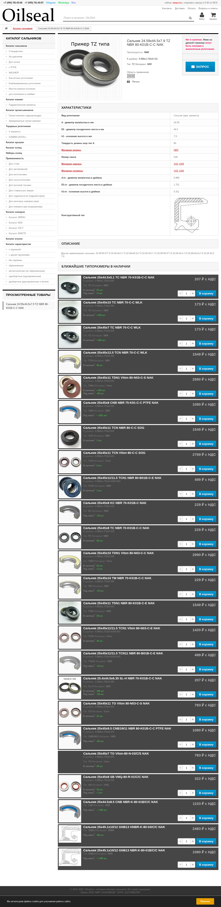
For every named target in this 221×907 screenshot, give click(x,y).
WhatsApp (63, 2)
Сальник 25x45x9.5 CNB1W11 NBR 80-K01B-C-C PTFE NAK (127, 728)
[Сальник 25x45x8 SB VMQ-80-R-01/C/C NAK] (70, 786)
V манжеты (14, 131)
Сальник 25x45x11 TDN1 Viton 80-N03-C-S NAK (118, 377)
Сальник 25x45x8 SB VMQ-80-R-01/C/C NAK (115, 777)
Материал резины (71, 150)
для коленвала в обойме (21, 94)
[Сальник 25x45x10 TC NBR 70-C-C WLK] (70, 312)
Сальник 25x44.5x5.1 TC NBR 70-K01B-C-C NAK (119, 277)
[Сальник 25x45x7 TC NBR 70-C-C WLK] (70, 337)
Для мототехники (17, 174)
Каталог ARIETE (17, 233)
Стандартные (15, 51)
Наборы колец (14, 153)
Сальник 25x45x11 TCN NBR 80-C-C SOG (113, 427)
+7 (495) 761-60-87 (34, 2)
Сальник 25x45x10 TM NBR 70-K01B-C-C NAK (117, 578)
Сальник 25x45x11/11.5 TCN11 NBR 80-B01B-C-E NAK (123, 653)
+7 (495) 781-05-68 (12, 2)
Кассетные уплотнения (20, 78)
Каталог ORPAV (16, 217)
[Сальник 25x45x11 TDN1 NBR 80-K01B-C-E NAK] (70, 612)
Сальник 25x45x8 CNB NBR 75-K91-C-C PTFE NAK (120, 402)
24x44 (131, 76)
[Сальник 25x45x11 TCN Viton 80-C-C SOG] (70, 462)
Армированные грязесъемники (24, 121)
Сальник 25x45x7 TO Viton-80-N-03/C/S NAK (116, 753)
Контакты (167, 8)
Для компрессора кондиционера (25, 206)
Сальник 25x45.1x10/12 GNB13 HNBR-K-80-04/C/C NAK (124, 827)
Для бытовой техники (19, 185)
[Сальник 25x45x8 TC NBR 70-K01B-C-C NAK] (70, 537)
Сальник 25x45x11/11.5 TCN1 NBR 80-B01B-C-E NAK (122, 478)
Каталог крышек (15, 142)
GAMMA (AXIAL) (17, 137)
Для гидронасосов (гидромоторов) (26, 196)
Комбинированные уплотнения (24, 83)
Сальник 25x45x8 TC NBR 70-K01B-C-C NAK (116, 528)
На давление (15, 56)
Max (73, 2)
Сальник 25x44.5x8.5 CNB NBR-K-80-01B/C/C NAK (120, 802)
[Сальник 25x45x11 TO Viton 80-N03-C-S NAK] (70, 713)
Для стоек (13, 163)
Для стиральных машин (21, 190)
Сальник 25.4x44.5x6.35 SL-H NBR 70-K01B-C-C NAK (122, 678)
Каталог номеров (15, 212)
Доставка (180, 8)
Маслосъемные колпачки (21, 88)
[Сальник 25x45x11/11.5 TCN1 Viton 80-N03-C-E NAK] (70, 637)
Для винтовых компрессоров (23, 201)
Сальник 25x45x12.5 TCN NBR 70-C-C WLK (115, 352)
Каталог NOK (15, 222)
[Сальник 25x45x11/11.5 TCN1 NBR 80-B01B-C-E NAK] (70, 487)
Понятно (205, 901)
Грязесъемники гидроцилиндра (24, 115)
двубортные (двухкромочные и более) (28, 281)
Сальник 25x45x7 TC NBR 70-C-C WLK (112, 327)
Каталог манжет (14, 99)
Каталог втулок (14, 238)
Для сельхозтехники (19, 180)
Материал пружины (72, 171)
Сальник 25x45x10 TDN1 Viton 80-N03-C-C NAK (118, 553)
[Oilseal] (28, 14)
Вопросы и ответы (208, 8)
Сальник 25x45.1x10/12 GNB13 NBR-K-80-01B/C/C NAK (124, 850)
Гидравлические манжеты (22, 105)
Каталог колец (14, 147)
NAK (146, 52)
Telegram (51, 2)
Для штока (14, 62)
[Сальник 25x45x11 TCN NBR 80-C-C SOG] (70, 437)
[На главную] (6, 28)
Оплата (191, 8)
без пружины (15, 260)
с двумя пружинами (19, 255)
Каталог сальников (16, 46)
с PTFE (12, 67)
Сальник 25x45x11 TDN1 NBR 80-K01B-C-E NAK (119, 603)
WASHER (13, 72)
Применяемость (15, 158)
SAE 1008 (179, 164)
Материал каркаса (71, 164)
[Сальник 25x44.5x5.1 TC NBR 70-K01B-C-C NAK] (70, 286)
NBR (176, 150)
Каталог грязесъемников (19, 110)
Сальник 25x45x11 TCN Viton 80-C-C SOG (114, 453)
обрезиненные (15, 265)
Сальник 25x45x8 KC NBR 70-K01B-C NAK (114, 503)
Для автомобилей (17, 169)
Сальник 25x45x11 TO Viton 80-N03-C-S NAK (116, 703)
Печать (136, 81)
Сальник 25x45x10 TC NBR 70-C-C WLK (112, 302)
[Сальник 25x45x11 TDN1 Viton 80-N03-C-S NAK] (70, 387)
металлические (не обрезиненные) (26, 271)
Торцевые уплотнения (18, 126)
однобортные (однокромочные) (24, 276)
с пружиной (14, 249)
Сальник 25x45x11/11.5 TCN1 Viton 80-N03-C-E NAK (121, 628)
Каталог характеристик (18, 244)
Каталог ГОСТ (15, 228)
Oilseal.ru (89, 889)
